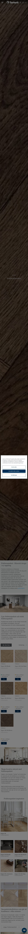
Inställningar (14, 475)
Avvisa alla (14, 467)
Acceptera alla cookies (14, 471)
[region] (14, 467)
